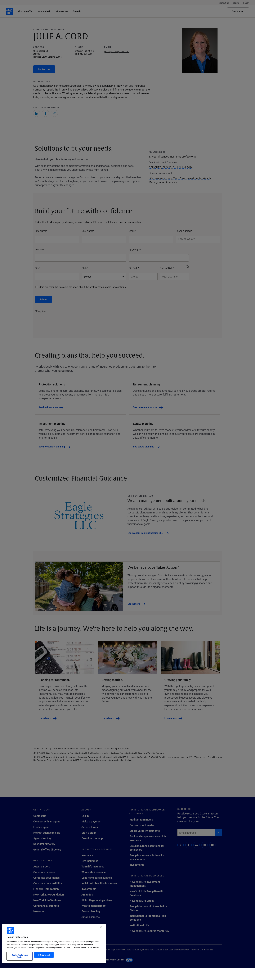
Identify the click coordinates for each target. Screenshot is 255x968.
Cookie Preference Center (20, 956)
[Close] (101, 927)
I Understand (44, 955)
